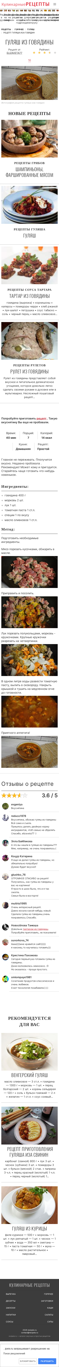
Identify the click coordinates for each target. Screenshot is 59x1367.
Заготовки (47, 1301)
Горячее (48, 1294)
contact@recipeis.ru (29, 1332)
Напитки (11, 1315)
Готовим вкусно (29, 1285)
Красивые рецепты (49, 16)
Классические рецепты (57, 16)
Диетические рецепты (37, 16)
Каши (50, 1308)
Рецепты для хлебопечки (25, 17)
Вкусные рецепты (29, 16)
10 (29, 60)
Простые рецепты (53, 16)
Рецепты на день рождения (21, 18)
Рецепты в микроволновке (41, 17)
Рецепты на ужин (9, 17)
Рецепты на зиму (5, 17)
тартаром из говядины (35, 929)
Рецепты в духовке (1, 17)
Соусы (9, 1321)
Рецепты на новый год (17, 18)
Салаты (49, 1315)
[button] (54, 4)
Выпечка (11, 1294)
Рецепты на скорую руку (33, 18)
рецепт (42, 418)
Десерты (10, 1301)
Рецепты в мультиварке (45, 17)
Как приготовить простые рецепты (25, 4)
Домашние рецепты (13, 16)
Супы (50, 1321)
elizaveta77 (14, 52)
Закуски (10, 1308)
